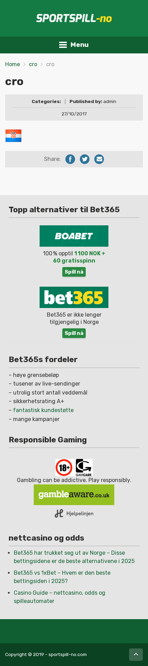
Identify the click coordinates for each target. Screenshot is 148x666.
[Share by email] (99, 159)
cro (33, 64)
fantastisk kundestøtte (43, 410)
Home (12, 64)
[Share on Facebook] (70, 159)
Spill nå (74, 272)
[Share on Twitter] (84, 159)
